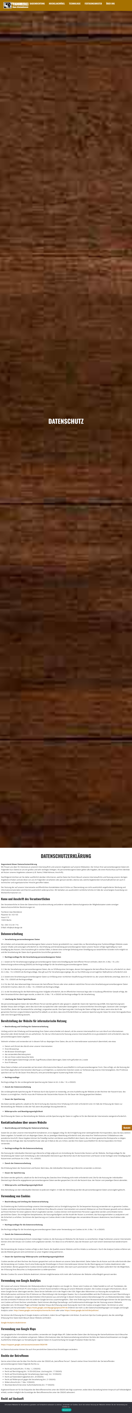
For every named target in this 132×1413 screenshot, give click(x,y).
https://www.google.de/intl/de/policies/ (82, 1310)
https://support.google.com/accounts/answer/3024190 (24, 1344)
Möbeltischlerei (18, 3)
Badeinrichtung (37, 3)
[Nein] (129, 1407)
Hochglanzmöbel (57, 3)
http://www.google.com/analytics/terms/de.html (34, 1310)
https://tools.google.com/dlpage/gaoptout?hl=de (47, 1307)
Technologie (75, 3)
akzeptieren (67, 1410)
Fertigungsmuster (93, 3)
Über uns (110, 3)
